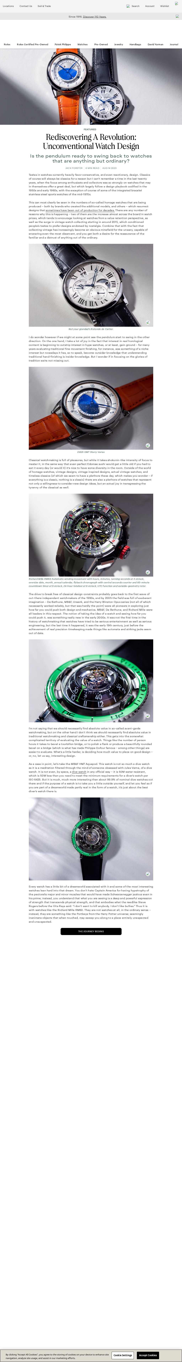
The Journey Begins (91, 931)
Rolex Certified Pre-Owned (32, 44)
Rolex (7, 44)
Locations (8, 6)
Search (136, 6)
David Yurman (155, 44)
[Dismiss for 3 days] (176, 16)
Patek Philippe (63, 44)
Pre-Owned (101, 44)
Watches (82, 44)
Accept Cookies (148, 1355)
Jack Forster (73, 168)
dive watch (79, 771)
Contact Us (26, 6)
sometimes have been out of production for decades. (80, 210)
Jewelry (118, 44)
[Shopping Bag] (177, 6)
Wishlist (164, 6)
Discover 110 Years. (94, 16)
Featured (90, 129)
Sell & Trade (44, 6)
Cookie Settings (123, 1355)
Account (150, 6)
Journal (174, 44)
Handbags (135, 44)
